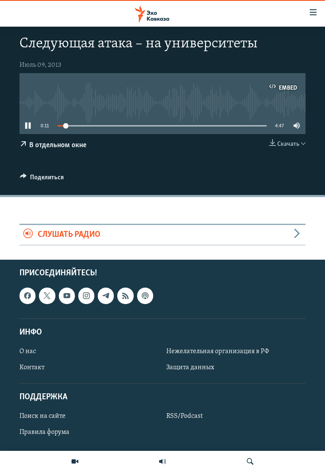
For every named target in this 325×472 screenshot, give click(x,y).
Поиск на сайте (42, 416)
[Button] (42, 179)
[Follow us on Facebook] (27, 296)
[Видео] (75, 461)
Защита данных (190, 367)
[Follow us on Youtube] (67, 296)
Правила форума (44, 432)
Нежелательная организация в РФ (217, 351)
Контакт (31, 367)
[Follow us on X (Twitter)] (47, 296)
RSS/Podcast (184, 416)
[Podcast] (145, 296)
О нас (27, 351)
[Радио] (162, 461)
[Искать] (250, 461)
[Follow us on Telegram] (106, 296)
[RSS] (125, 296)
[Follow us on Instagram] (86, 296)
